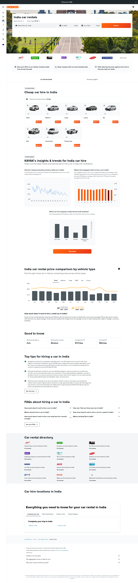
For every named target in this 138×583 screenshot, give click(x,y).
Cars (35, 539)
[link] (72, 251)
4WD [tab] (76, 280)
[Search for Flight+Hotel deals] (3, 24)
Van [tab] (82, 280)
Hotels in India (62, 525)
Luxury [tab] (88, 280)
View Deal (38, 121)
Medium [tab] (63, 280)
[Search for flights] (3, 13)
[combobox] (19, 21)
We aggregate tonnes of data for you (38, 559)
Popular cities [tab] (61, 514)
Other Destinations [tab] (48, 514)
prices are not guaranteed (61, 550)
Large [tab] (70, 280)
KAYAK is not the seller (33, 556)
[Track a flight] (3, 34)
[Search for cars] (3, 21)
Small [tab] (56, 280)
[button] (136, 2)
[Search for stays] (3, 17)
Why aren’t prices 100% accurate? (37, 562)
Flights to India (33, 525)
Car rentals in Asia (43, 539)
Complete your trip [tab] (33, 514)
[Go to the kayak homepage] (12, 7)
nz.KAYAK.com (28, 539)
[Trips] (3, 39)
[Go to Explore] (3, 30)
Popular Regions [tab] (73, 514)
